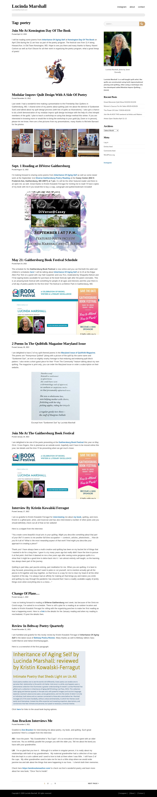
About (132, 7)
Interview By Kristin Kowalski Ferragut (40, 508)
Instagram (121, 7)
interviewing (58, 517)
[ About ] (132, 793)
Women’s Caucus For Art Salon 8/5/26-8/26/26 (121, 106)
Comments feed (109, 151)
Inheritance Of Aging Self (53, 40)
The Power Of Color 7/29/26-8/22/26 (117, 110)
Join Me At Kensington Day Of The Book (41, 31)
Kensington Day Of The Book (81, 40)
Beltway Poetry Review (44, 638)
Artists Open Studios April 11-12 (115, 118)
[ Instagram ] (123, 793)
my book (77, 517)
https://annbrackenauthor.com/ (36, 768)
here (32, 272)
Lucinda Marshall (29, 6)
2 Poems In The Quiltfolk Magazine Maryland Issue (49, 344)
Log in (106, 142)
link (43, 611)
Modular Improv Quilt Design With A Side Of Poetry (49, 95)
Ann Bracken (27, 730)
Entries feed (108, 146)
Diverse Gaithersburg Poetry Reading (53, 178)
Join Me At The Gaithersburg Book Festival (43, 433)
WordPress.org (109, 155)
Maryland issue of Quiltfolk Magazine (78, 353)
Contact (141, 7)
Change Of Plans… (25, 593)
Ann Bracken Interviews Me (32, 721)
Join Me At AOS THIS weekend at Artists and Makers (123, 114)
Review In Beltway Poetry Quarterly (38, 626)
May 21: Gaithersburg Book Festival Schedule (44, 260)
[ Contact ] (141, 793)
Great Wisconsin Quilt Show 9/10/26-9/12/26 (120, 102)
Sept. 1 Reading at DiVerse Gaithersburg (41, 166)
